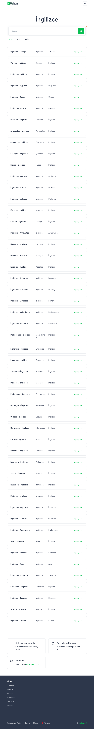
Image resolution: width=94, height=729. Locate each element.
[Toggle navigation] (85, 3)
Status (35, 723)
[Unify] (12, 3)
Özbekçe (10, 685)
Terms (27, 723)
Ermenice (11, 697)
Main (11, 39)
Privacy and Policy (14, 723)
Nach (26, 39)
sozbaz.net (83, 723)
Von (18, 39)
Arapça (10, 689)
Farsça (9, 693)
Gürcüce (10, 701)
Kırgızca (10, 705)
